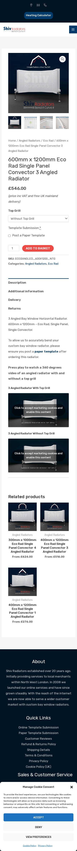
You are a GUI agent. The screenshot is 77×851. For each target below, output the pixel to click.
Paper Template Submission (38, 733)
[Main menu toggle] (73, 29)
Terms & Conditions (38, 755)
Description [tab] (17, 282)
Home (12, 140)
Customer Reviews (38, 738)
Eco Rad (48, 140)
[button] (71, 787)
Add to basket (38, 248)
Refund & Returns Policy (38, 744)
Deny (38, 827)
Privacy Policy (45, 845)
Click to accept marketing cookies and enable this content (38, 410)
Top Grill (14, 210)
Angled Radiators (29, 140)
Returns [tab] (14, 308)
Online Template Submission (38, 727)
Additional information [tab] (26, 291)
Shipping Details (38, 750)
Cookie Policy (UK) (38, 766)
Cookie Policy (29, 845)
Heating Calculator (38, 15)
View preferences (38, 837)
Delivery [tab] (14, 300)
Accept (38, 817)
